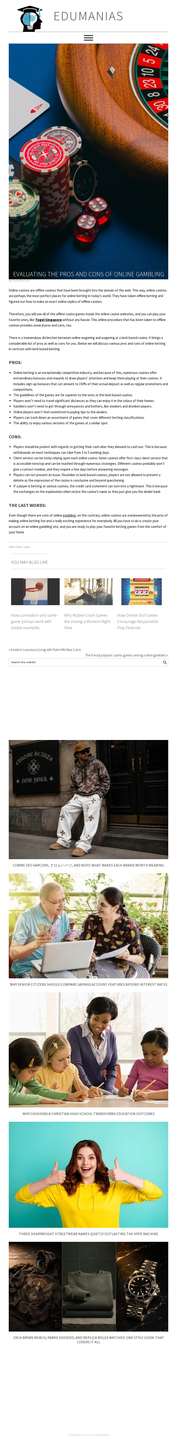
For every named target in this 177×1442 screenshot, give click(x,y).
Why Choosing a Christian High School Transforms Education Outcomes (89, 1113)
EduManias (88, 16)
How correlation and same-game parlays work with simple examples (34, 621)
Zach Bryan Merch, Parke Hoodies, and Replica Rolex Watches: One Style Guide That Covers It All (88, 1339)
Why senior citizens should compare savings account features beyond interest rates (88, 984)
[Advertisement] (88, 703)
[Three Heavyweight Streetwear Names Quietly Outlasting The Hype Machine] (88, 1226)
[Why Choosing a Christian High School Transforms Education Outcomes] (88, 1106)
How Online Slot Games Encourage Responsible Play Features (137, 621)
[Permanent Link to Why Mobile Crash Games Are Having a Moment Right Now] (88, 581)
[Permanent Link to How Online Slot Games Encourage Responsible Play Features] (141, 581)
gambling (69, 515)
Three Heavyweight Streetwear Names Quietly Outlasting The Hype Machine (88, 1233)
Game (26, 547)
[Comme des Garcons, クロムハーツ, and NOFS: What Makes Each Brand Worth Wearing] (88, 858)
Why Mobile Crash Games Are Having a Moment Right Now (87, 621)
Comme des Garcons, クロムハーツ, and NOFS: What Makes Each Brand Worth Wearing (88, 865)
